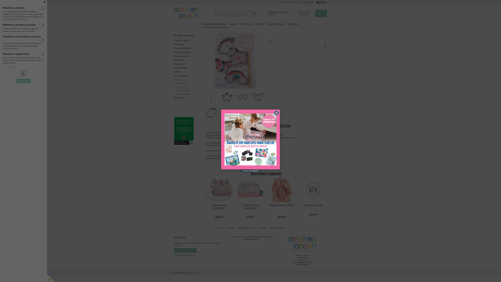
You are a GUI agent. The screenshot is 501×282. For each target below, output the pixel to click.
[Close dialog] (276, 113)
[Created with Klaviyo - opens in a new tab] (250, 170)
